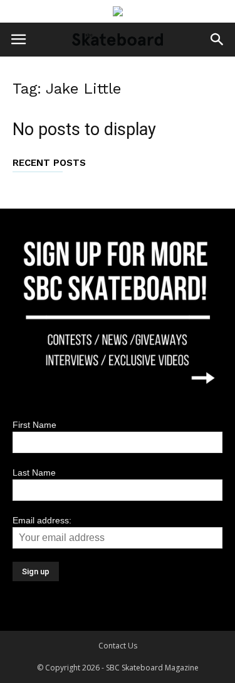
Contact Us (117, 645)
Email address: (42, 520)
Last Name (34, 472)
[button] (217, 40)
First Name (34, 425)
